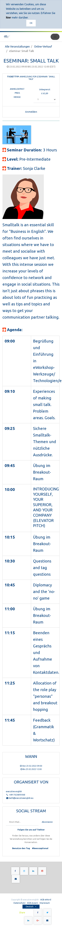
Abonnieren (47, 822)
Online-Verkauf (43, 46)
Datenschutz (19, 903)
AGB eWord (45, 900)
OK (31, 23)
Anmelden (31, 111)
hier (8, 17)
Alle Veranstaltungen (17, 46)
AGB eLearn (32, 903)
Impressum (45, 903)
